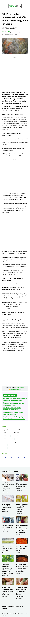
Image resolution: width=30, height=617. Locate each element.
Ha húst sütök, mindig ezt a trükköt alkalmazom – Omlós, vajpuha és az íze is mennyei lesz (8, 591)
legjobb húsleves (17, 442)
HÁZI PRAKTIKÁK (7, 28)
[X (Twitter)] (11, 457)
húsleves (19, 436)
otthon (5, 445)
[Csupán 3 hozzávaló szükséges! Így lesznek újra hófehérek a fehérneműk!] (22, 498)
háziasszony (6, 436)
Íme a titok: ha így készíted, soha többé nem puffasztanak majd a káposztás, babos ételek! (22, 568)
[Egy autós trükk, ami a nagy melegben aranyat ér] (8, 519)
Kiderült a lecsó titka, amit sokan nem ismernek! (22, 548)
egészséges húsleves (8, 429)
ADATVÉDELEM (19, 606)
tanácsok (11, 445)
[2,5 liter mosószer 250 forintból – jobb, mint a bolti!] (8, 541)
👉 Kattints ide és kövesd (15, 389)
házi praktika (16, 432)
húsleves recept (20, 439)
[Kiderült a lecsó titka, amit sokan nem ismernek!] (22, 541)
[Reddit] (25, 457)
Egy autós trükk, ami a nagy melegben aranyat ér (7, 527)
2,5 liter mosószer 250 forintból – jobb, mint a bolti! (7, 548)
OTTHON (13, 28)
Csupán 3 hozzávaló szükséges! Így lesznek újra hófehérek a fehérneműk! (22, 507)
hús (13, 436)
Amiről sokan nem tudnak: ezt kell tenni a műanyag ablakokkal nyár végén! (8, 486)
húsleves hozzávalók (8, 439)
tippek (5, 448)
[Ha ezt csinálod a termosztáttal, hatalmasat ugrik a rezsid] (8, 498)
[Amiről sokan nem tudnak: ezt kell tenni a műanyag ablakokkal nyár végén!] (8, 477)
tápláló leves (20, 445)
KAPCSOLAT (4, 608)
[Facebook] (5, 457)
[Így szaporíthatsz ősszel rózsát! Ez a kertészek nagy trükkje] (22, 477)
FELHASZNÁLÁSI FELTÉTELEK (8, 606)
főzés (18, 429)
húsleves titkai (7, 442)
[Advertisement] (15, 74)
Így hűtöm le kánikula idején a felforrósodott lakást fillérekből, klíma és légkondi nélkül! (22, 529)
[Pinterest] (18, 457)
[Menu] (27, 1)
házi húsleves (6, 432)
